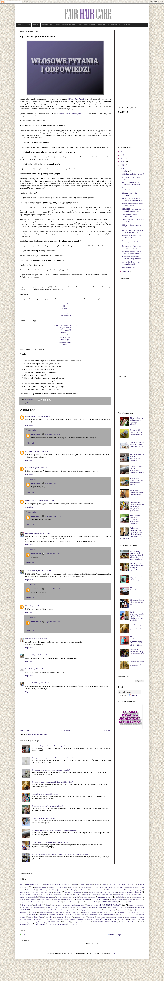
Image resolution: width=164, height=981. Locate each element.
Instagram (92, 892)
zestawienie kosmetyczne (128, 922)
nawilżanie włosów (83, 899)
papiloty (60, 905)
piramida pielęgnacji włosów (136, 905)
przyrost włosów (96, 910)
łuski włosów (84, 897)
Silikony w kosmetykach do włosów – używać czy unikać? (133, 226)
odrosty (81, 902)
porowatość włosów (82, 907)
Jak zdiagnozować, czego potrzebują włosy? (130, 242)
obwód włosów (138, 899)
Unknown (28, 451)
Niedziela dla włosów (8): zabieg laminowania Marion (137, 651)
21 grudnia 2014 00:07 (53, 434)
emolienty (72, 890)
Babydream (121, 884)
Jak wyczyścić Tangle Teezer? (135, 589)
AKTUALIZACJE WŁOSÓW (86, 25)
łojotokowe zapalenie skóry (64, 897)
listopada (126, 271)
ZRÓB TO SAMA (47, 25)
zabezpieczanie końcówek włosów (104, 922)
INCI (85, 892)
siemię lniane (85, 912)
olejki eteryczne (27, 905)
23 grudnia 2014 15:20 (40, 655)
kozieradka (96, 894)
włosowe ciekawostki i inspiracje (99, 919)
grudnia (125, 171)
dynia (47, 890)
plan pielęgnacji (27, 907)
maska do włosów (105, 896)
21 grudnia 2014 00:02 (43, 416)
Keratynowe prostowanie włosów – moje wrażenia (131, 257)
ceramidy (51, 887)
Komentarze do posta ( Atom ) (38, 734)
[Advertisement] (131, 66)
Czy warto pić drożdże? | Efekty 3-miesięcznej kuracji (137, 432)
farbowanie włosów (96, 890)
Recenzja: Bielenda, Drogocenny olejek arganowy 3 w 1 (133, 231)
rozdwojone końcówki (46, 912)
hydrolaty (67, 892)
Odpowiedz (29, 425)
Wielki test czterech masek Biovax (43, 818)
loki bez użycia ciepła (47, 897)
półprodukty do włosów (98, 907)
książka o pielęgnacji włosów (29, 897)
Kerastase (130, 892)
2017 (123, 158)
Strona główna (65, 730)
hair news (48, 892)
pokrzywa (71, 907)
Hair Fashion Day (38, 892)
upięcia (127, 917)
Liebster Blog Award (76, 99)
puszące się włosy (109, 910)
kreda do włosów (106, 894)
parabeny (67, 905)
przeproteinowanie (51, 910)
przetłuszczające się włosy (67, 910)
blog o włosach (31, 403)
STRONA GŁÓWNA (23, 25)
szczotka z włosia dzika (111, 915)
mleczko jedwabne (31, 899)
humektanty (57, 892)
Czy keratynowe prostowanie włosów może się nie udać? (51, 770)
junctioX (121, 892)
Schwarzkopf (59, 912)
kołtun (70, 894)
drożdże (40, 890)
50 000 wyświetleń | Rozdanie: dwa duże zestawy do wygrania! (137, 567)
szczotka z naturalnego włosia (92, 915)
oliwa (47, 905)
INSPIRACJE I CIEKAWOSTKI (65, 25)
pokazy (64, 907)
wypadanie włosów (54, 922)
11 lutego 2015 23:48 (36, 669)
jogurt (115, 892)
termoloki (49, 917)
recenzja (23, 912)
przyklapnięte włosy (83, 910)
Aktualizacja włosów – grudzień (133, 174)
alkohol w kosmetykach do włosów (56, 884)
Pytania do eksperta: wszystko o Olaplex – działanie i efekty (137, 444)
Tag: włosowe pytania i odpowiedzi (130, 215)
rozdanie (34, 912)
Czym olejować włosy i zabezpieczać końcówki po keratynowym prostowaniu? (137, 506)
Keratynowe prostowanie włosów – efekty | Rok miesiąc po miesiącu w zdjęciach (137, 616)
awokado (104, 884)
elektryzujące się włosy (59, 890)
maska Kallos (120, 897)
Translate (134, 695)
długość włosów (31, 890)
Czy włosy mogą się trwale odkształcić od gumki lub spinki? (52, 782)
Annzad (65, 303)
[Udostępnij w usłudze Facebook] (47, 400)
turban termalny (101, 917)
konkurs (76, 894)
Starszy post (106, 730)
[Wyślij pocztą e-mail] (39, 400)
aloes (75, 884)
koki (64, 894)
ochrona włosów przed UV (52, 902)
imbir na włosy (77, 892)
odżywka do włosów (108, 901)
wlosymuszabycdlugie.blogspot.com (70, 113)
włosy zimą (135, 919)
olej (129, 901)
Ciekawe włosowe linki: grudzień (130, 194)
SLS (113, 912)
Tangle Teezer (38, 917)
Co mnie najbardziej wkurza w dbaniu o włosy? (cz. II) (50, 842)
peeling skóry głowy (78, 905)
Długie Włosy (30, 416)
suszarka (52, 915)
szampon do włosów (64, 914)
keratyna (138, 892)
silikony (94, 912)
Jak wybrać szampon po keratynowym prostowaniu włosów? (137, 421)
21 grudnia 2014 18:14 (42, 533)
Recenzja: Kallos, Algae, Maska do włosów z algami (136, 578)
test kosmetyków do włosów (62, 917)
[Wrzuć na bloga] (42, 400)
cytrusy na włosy (73, 887)
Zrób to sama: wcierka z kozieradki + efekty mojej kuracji (137, 481)
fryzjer (130, 890)
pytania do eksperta (124, 910)
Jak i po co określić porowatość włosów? (132, 189)
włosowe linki (123, 919)
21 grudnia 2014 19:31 (53, 553)
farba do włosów (82, 890)
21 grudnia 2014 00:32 (41, 451)
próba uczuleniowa (38, 910)
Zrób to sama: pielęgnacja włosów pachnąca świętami (132, 199)
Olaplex (123, 902)
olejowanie (38, 905)
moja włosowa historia (45, 899)
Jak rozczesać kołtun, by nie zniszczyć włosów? (131, 247)
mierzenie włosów (137, 897)
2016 (123, 161)
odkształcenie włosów (70, 902)
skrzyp (101, 912)
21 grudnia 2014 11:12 (41, 467)
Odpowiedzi (32, 430)
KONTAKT (126, 25)
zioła (140, 922)
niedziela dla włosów (101, 899)
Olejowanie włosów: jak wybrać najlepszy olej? (137, 602)
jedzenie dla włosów (104, 892)
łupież (76, 897)
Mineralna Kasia (31, 500)
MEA (128, 897)
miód (21, 899)
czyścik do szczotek (86, 887)
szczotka (78, 915)
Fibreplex (110, 890)
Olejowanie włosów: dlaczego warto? (132, 178)
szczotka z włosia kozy (128, 914)
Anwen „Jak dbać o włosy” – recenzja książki (132, 263)
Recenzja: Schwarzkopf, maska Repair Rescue (132, 204)
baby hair (113, 884)
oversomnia (29, 533)
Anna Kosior (30, 570)
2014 (123, 168)
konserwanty (86, 894)
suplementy (43, 915)
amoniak (82, 884)
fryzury (138, 890)
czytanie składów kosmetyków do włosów (108, 887)
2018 (123, 155)
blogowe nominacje (43, 403)
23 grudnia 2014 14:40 (39, 638)
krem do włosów (118, 894)
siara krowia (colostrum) (72, 912)
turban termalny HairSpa (115, 917)
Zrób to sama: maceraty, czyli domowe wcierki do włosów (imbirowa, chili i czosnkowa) (136, 555)
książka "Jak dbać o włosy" (134, 894)
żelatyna (73, 924)
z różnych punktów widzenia (81, 922)
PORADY (36, 25)
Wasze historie (38, 919)
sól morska (121, 912)
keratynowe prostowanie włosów (31, 894)
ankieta (89, 884)
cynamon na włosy (61, 887)
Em (26, 669)
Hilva (27, 606)
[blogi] (22, 934)
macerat (92, 897)
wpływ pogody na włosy (38, 922)
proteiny (26, 910)
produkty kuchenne (137, 907)
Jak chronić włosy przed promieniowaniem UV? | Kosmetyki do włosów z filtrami (137, 641)
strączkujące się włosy (132, 912)
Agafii (21, 884)
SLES (108, 912)
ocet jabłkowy (23, 902)
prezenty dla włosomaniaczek (119, 907)
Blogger (113, 953)
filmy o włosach (120, 890)
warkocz (133, 917)
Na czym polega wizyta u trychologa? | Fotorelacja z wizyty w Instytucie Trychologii (60, 854)
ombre (53, 905)
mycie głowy (68, 899)
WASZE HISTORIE (114, 25)
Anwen (97, 884)
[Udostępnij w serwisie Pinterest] (50, 400)
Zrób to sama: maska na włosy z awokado (133, 220)
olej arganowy (140, 902)
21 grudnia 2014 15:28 (53, 516)
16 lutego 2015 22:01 (41, 683)
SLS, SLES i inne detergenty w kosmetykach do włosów (133, 210)
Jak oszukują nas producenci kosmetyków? (46, 794)
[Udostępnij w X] (44, 400)
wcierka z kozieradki (62, 919)
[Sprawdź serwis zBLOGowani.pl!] (114, 935)
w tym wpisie (28, 209)
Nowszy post (24, 730)
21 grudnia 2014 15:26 (46, 500)
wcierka (49, 919)
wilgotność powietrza (77, 919)
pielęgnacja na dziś (92, 905)
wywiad (67, 922)
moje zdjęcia (58, 899)
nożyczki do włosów (118, 899)
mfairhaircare (36, 434)
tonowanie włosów (80, 917)
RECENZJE (101, 25)
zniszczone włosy (25, 924)
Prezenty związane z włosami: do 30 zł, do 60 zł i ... (132, 236)
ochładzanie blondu (36, 902)
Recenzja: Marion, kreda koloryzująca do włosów (131, 183)
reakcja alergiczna (137, 910)
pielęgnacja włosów (110, 904)
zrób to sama (39, 924)
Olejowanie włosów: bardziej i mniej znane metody (137, 664)
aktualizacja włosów (33, 884)
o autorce (129, 899)
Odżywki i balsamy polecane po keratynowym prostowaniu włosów (54, 830)
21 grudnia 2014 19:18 (38, 606)
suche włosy (31, 914)
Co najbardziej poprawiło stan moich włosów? (47, 806)
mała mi (28, 655)
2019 (123, 151)
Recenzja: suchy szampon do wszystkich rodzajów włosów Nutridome (55, 758)
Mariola (28, 638)
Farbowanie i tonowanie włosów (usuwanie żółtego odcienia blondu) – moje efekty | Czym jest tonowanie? (131, 533)
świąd (29, 917)
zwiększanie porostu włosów (57, 924)
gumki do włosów (25, 892)
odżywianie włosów (92, 902)
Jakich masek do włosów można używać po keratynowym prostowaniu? (135, 519)
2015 (123, 165)
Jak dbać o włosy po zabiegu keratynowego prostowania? (51, 746)
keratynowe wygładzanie (53, 894)
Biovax (130, 884)
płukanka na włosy (53, 907)
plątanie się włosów (39, 907)
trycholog (91, 917)
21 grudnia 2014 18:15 (43, 570)
